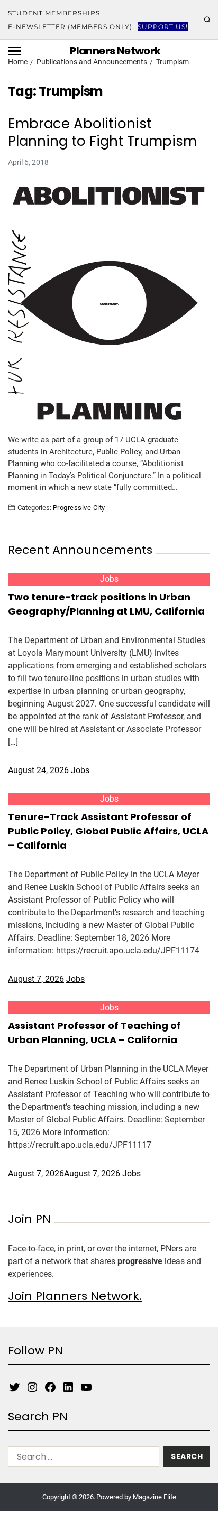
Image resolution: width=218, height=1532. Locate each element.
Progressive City (79, 507)
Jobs (109, 579)
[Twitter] (14, 1387)
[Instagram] (32, 1387)
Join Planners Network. (75, 1296)
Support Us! (163, 27)
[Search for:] (81, 1458)
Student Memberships (54, 13)
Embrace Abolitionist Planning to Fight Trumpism (102, 132)
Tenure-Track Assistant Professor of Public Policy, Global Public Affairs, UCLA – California (108, 831)
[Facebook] (50, 1387)
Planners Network (115, 50)
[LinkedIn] (68, 1387)
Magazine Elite (154, 1497)
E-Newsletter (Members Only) (70, 27)
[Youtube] (86, 1387)
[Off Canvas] (14, 51)
